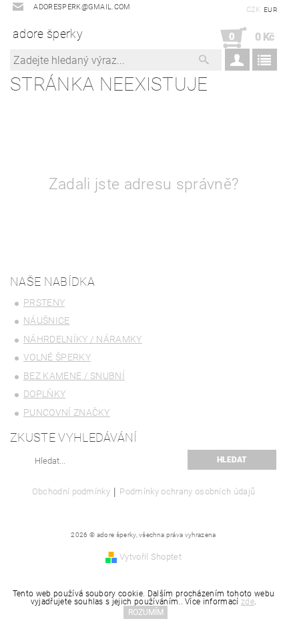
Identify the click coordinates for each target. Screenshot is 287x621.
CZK (253, 9)
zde (247, 601)
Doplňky (44, 393)
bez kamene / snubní (74, 375)
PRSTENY (44, 302)
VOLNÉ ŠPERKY (57, 357)
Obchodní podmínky (71, 491)
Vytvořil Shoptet (150, 557)
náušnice (46, 320)
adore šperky (48, 34)
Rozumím (146, 612)
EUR (270, 9)
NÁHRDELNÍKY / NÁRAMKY (82, 339)
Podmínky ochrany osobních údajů (187, 491)
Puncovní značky (66, 412)
